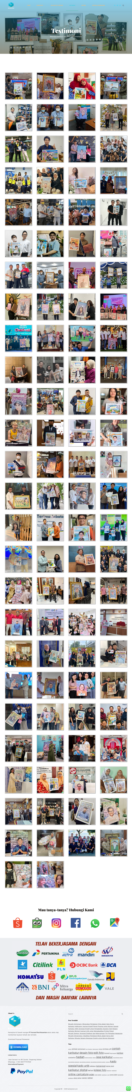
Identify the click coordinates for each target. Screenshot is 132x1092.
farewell (107, 1053)
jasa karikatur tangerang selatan (98, 1062)
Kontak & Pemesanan (98, 5)
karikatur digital (77, 1070)
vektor (90, 1078)
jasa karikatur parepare (85, 1062)
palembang (104, 1074)
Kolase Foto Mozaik (57, 5)
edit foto (99, 1052)
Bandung (90, 1049)
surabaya (70, 1078)
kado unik (83, 1065)
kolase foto (100, 1070)
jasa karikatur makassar (73, 1062)
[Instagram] (117, 5)
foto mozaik (113, 1053)
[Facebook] (114, 5)
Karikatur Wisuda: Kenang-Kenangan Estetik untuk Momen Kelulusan (91, 1038)
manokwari (114, 1070)
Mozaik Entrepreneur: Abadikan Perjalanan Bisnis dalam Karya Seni (91, 1036)
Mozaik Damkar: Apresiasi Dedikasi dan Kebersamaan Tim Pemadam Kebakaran (95, 1033)
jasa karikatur (104, 1057)
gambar (119, 1053)
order (91, 1074)
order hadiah (98, 1074)
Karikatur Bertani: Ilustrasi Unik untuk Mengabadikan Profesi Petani (91, 1031)
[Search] (123, 5)
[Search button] (122, 1014)
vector (84, 1078)
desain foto (86, 1052)
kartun (90, 1070)
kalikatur (93, 1066)
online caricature (78, 1074)
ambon (69, 1049)
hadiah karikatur (88, 1057)
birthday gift (107, 1049)
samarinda (120, 1074)
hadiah (80, 1057)
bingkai (100, 1049)
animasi (74, 1049)
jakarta (94, 1057)
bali (87, 1049)
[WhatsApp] (120, 5)
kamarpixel (101, 1066)
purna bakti (113, 1075)
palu (108, 1074)
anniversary (82, 1049)
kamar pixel (110, 1066)
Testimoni (72, 5)
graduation (72, 1057)
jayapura (108, 1062)
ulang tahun (77, 1078)
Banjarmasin (95, 1049)
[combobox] (94, 1014)
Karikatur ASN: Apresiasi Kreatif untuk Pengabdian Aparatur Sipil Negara (92, 1029)
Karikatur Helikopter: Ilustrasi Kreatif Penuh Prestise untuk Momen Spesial (93, 1026)
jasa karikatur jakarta (118, 1057)
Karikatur (40, 5)
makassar (109, 1070)
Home (28, 5)
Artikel (83, 5)
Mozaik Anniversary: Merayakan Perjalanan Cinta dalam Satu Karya (91, 1024)
